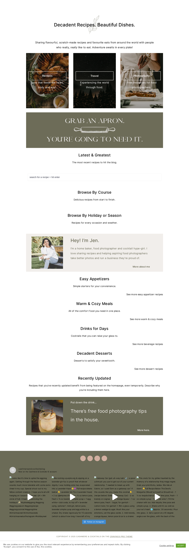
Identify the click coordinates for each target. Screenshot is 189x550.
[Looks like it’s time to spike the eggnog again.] (30, 497)
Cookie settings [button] (166, 545)
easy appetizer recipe (150, 294)
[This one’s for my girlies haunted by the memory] (157, 497)
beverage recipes (153, 344)
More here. (143, 430)
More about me (141, 266)
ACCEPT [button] (180, 545)
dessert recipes (154, 369)
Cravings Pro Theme (121, 536)
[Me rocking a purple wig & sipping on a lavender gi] (72, 497)
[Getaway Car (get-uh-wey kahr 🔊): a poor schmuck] (114, 497)
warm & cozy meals (152, 319)
